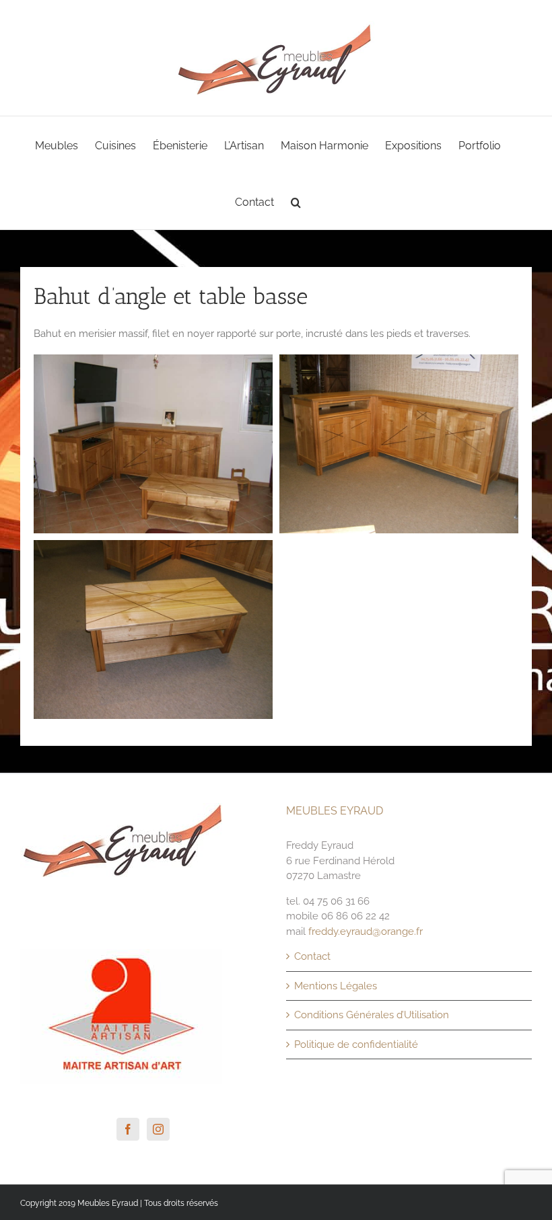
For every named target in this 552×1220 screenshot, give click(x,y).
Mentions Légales (335, 986)
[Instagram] (158, 1129)
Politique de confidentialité (356, 1044)
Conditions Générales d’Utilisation (371, 1015)
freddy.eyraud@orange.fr (365, 931)
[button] (296, 201)
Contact (312, 956)
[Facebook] (127, 1129)
